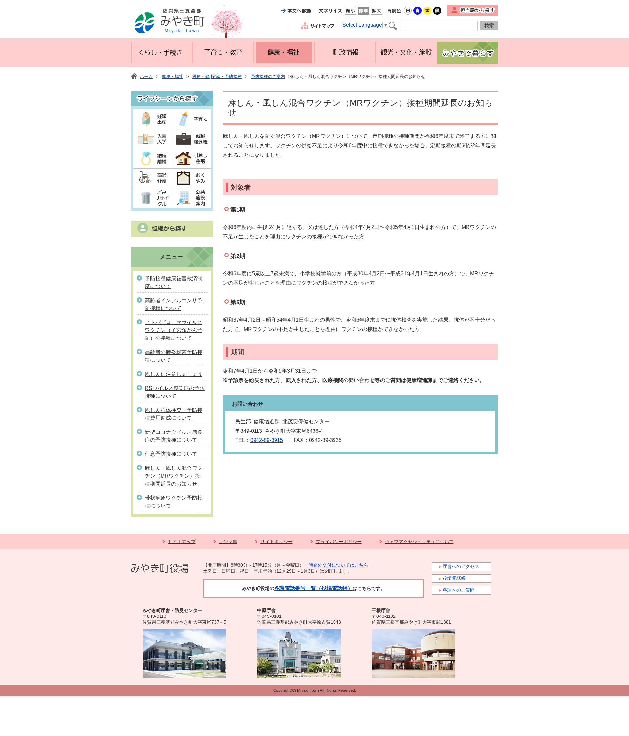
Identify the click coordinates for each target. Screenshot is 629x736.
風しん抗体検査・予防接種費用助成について (173, 414)
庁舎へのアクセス (461, 566)
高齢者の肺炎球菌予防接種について (173, 356)
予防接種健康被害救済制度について (173, 282)
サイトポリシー (276, 541)
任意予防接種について (171, 454)
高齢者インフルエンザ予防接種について (173, 304)
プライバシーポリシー (339, 541)
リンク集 (228, 541)
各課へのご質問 (459, 590)
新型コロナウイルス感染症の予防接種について (173, 436)
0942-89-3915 (266, 440)
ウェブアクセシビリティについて (419, 541)
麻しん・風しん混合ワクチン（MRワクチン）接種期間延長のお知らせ (173, 476)
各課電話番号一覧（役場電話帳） (313, 588)
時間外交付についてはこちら (338, 565)
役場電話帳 (454, 578)
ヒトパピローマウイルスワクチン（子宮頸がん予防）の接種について (173, 330)
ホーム (146, 76)
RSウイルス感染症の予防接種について (175, 392)
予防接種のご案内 (268, 76)
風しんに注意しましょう (173, 374)
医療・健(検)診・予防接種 (217, 76)
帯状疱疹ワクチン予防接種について (173, 501)
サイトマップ (182, 541)
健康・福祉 (172, 76)
